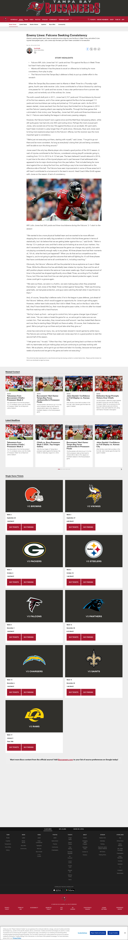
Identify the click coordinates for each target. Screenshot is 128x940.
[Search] (88, 19)
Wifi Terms (102, 851)
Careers (85, 837)
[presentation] (121, 470)
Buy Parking (29, 527)
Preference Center (119, 908)
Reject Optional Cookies (98, 933)
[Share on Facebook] (87, 50)
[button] (59, 469)
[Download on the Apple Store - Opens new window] (57, 890)
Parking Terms (102, 854)
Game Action (55, 841)
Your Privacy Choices (88, 908)
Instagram (120, 870)
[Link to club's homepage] (5, 19)
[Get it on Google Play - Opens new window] (70, 891)
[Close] (125, 933)
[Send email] (95, 50)
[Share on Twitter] (91, 50)
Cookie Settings (104, 908)
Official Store (120, 841)
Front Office (8, 847)
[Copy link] (98, 49)
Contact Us (85, 851)
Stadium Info (102, 837)
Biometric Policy (49, 908)
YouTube (120, 861)
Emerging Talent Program (85, 842)
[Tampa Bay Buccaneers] (64, 899)
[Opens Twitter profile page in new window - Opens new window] (35, 52)
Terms (69, 879)
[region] (64, 933)
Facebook (120, 864)
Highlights (39, 845)
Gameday (102, 841)
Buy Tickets (14, 527)
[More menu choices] (71, 19)
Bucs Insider (39, 851)
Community (23, 848)
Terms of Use (20, 908)
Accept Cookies (113, 933)
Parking (102, 844)
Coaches (8, 841)
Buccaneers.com (65, 759)
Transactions (8, 844)
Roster (8, 837)
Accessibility (34, 907)
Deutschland (120, 873)
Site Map (61, 908)
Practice (55, 844)
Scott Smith (37, 48)
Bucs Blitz (23, 845)
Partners (85, 854)
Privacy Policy (7, 908)
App (120, 837)
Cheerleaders (55, 850)
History (8, 850)
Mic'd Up (39, 848)
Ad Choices (72, 908)
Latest (23, 837)
